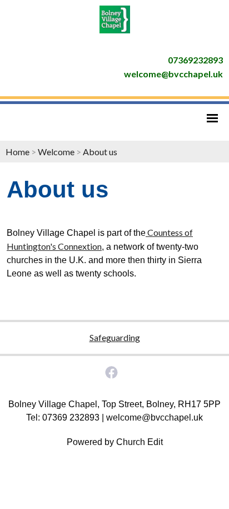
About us (100, 151)
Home (17, 151)
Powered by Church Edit (115, 442)
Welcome (56, 151)
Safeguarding (114, 337)
